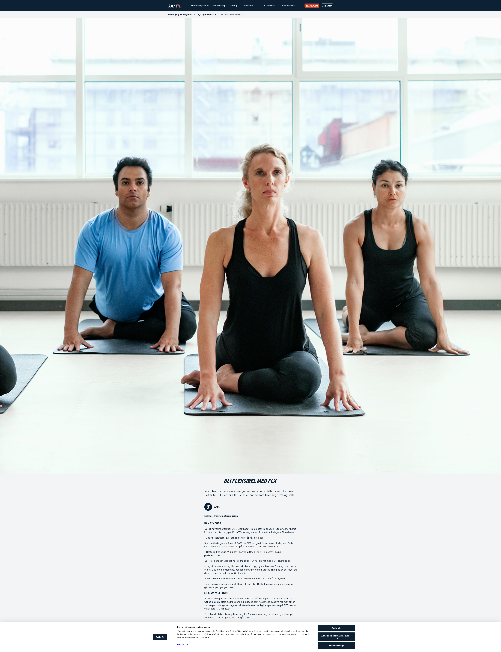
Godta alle (336, 628)
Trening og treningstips (180, 14)
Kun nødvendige (336, 645)
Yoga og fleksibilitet (206, 14)
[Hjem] (174, 6)
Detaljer (180, 644)
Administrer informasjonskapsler (336, 636)
